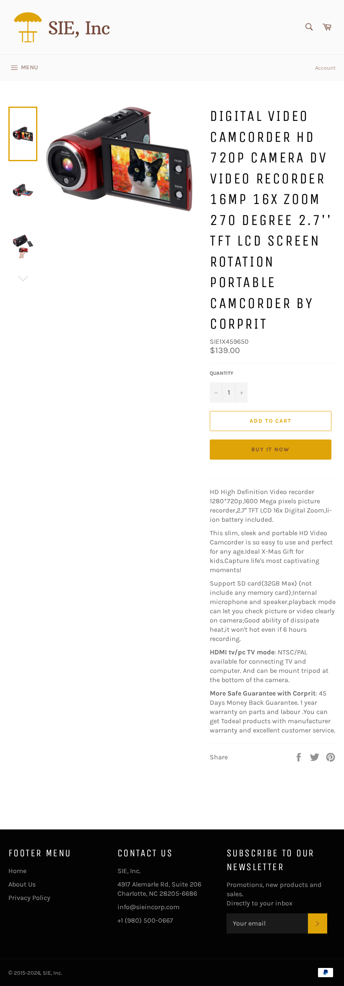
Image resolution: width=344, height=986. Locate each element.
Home (17, 871)
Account (325, 68)
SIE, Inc (52, 973)
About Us (22, 884)
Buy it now (270, 449)
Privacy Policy (29, 898)
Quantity (221, 373)
